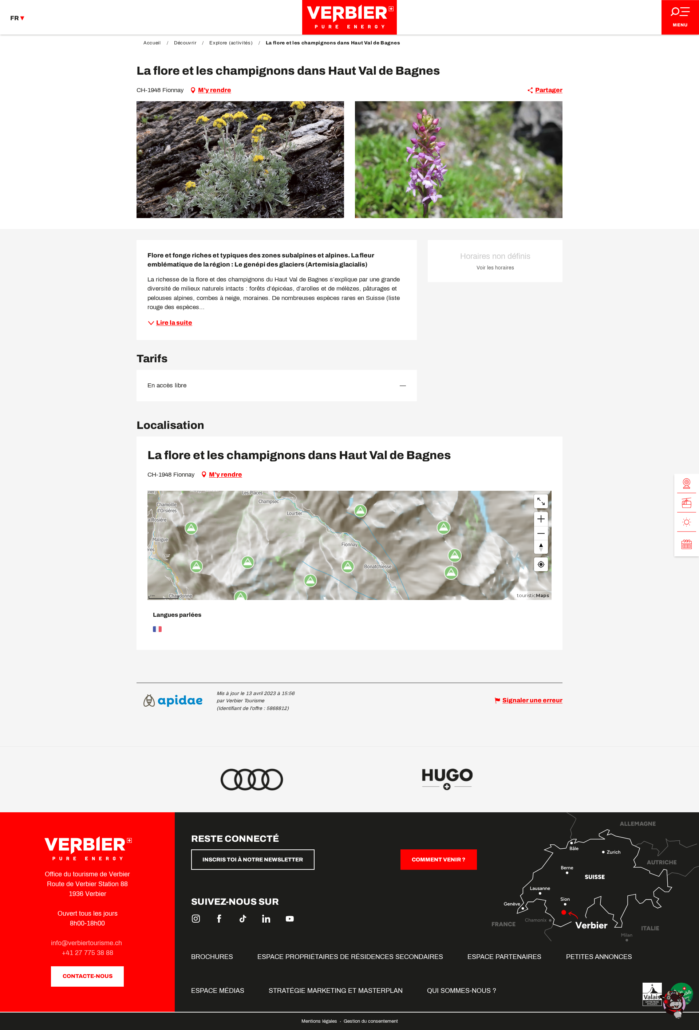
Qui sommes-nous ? (461, 990)
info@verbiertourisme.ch (87, 943)
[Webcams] (686, 483)
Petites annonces (599, 956)
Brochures (212, 956)
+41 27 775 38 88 (87, 952)
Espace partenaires (504, 956)
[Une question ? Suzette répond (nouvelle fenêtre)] (673, 1004)
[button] (240, 159)
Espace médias (217, 990)
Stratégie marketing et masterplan (336, 990)
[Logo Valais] (652, 994)
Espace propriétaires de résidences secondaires (350, 956)
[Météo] (686, 522)
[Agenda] (686, 544)
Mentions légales (320, 1021)
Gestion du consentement (371, 1021)
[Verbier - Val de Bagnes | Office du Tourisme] (349, 17)
